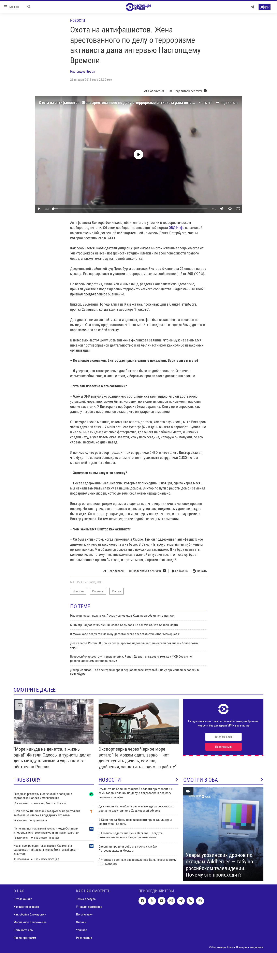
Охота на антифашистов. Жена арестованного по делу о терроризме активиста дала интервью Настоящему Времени (139, 102)
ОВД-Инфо (176, 227)
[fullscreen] (238, 209)
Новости (77, 20)
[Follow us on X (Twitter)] (152, 901)
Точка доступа (86, 899)
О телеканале (23, 899)
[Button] (154, 91)
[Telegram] (252, 7)
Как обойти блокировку (30, 914)
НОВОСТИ (110, 780)
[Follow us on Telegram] (181, 901)
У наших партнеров (89, 907)
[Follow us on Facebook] (142, 901)
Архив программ (25, 937)
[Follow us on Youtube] (161, 901)
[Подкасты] (200, 901)
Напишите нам (23, 930)
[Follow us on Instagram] (171, 901)
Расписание (84, 937)
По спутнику (84, 914)
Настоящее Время (82, 71)
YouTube (81, 930)
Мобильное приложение (30, 922)
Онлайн (81, 922)
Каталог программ (26, 907)
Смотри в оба (200, 780)
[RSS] (190, 901)
